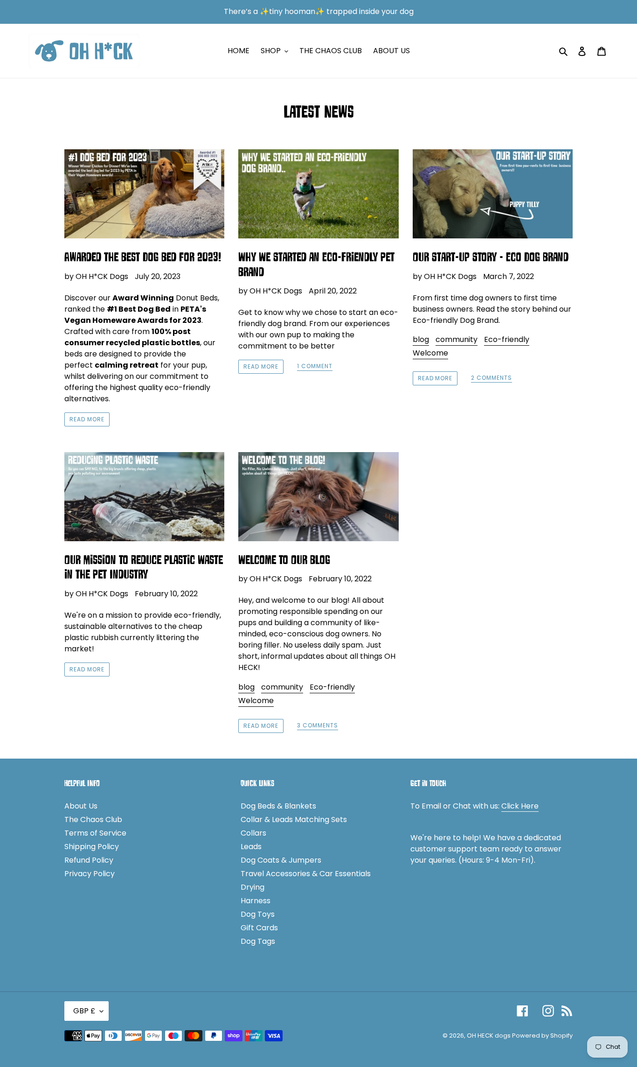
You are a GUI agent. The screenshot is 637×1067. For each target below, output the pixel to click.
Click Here (520, 806)
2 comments (491, 378)
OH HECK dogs (489, 1035)
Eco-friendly (506, 339)
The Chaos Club (93, 819)
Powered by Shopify (542, 1035)
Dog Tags (258, 941)
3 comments (317, 725)
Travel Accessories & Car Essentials (306, 873)
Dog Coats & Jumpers (281, 860)
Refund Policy (88, 860)
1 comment (314, 366)
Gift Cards (259, 927)
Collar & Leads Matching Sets (294, 819)
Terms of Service (95, 833)
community (457, 339)
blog (421, 339)
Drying (252, 887)
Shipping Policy (91, 846)
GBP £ (84, 1010)
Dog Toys (258, 914)
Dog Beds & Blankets (278, 806)
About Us (80, 806)
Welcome (430, 353)
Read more (86, 419)
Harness (255, 900)
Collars (253, 833)
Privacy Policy (89, 873)
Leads (251, 846)
